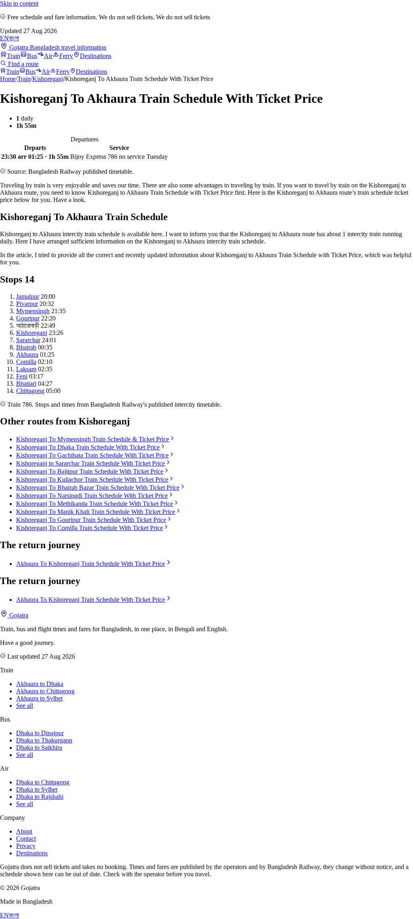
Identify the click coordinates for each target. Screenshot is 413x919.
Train (13, 55)
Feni (21, 376)
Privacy (25, 845)
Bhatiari (26, 383)
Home (8, 78)
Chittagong (30, 390)
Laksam (26, 369)
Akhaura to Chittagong (45, 691)
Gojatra (18, 615)
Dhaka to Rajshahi (39, 796)
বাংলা (14, 38)
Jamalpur (27, 296)
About (24, 831)
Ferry (66, 55)
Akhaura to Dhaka (39, 683)
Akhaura (27, 354)
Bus (32, 55)
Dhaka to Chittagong (42, 782)
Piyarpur (27, 303)
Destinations (95, 55)
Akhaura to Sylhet (39, 698)
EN (4, 38)
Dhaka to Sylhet (36, 789)
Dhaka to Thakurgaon (44, 740)
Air (48, 55)
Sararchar (28, 340)
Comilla (26, 361)
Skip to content (19, 3)
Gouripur (28, 318)
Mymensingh (33, 311)
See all (24, 705)
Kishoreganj (47, 78)
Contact (26, 838)
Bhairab (26, 347)
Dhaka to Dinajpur (40, 733)
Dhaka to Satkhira (39, 747)
